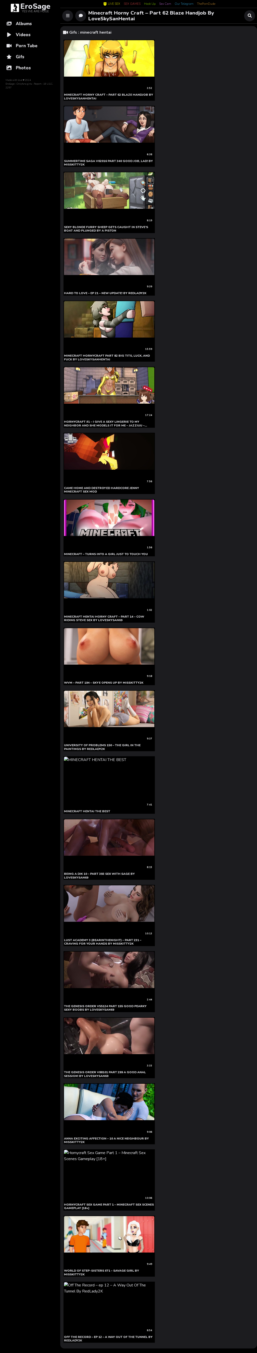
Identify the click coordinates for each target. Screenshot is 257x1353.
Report (37, 84)
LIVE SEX (114, 4)
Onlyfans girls (24, 84)
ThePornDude (206, 4)
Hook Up (150, 4)
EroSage (10, 84)
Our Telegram (184, 4)
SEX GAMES (132, 4)
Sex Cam (165, 4)
